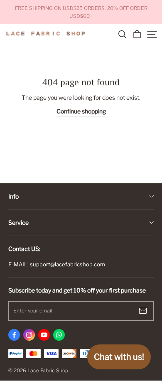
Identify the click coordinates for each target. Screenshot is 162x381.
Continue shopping (81, 111)
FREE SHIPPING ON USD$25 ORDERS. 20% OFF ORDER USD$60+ (82, 12)
